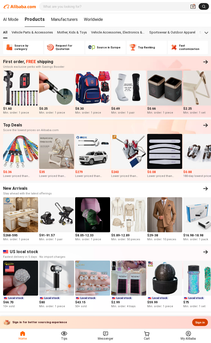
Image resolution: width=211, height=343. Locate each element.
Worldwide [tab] (93, 19)
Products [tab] (35, 19)
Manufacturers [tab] (64, 19)
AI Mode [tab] (11, 19)
